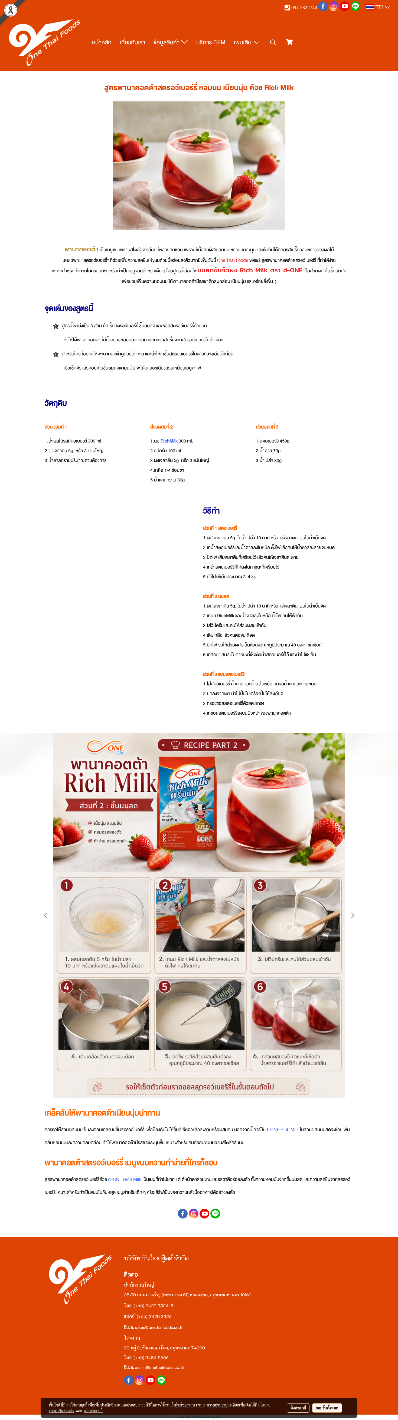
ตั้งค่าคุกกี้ (298, 1407)
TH (379, 7)
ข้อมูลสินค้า (167, 42)
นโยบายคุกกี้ (93, 1410)
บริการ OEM (211, 42)
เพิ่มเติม (243, 42)
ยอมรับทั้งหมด (327, 1407)
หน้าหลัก (102, 42)
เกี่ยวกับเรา (132, 42)
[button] (273, 42)
